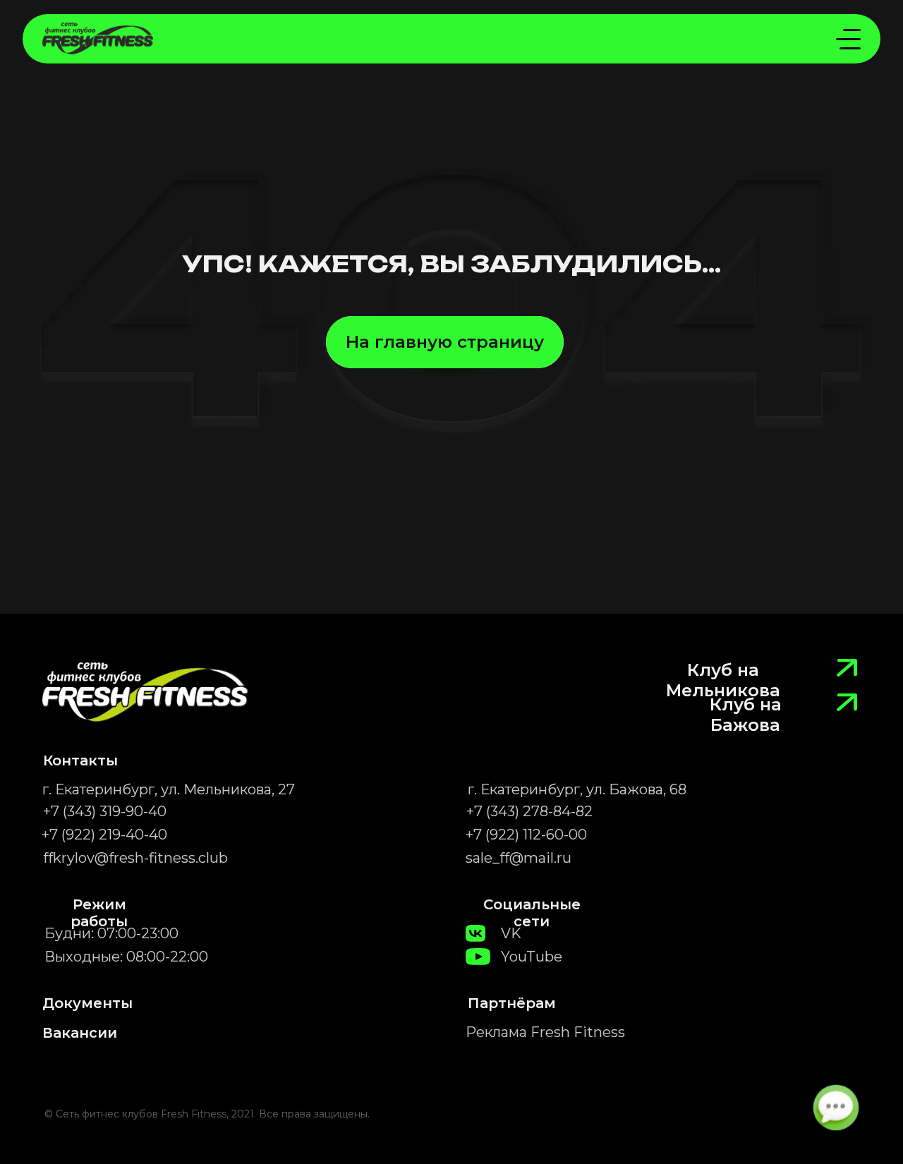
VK (511, 933)
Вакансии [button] (79, 1032)
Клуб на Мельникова (723, 680)
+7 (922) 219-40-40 (104, 834)
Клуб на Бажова (746, 714)
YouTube (531, 956)
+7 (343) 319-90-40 (104, 811)
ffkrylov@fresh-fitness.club (135, 857)
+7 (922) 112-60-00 (526, 834)
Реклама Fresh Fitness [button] (545, 1032)
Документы (87, 1003)
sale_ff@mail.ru (518, 857)
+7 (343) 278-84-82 (529, 811)
